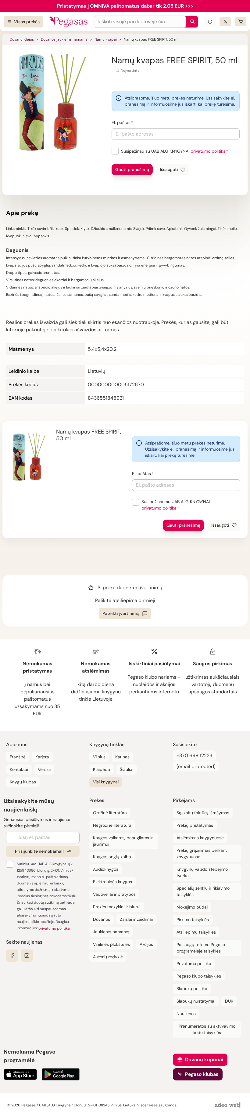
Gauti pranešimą (132, 169)
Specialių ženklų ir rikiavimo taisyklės (203, 891)
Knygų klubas (23, 782)
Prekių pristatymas (195, 825)
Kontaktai (19, 769)
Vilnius (99, 757)
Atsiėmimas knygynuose (200, 837)
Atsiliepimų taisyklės (196, 932)
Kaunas (122, 757)
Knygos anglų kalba (112, 856)
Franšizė (18, 757)
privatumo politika (208, 151)
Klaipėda (101, 769)
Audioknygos (105, 869)
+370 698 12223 (194, 755)
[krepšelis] (240, 21)
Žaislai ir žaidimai (136, 919)
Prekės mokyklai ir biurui (116, 906)
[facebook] (12, 955)
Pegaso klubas (201, 1074)
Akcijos (146, 944)
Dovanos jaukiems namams (64, 39)
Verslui (44, 769)
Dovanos (101, 919)
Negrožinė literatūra (112, 825)
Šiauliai (126, 769)
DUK (229, 1001)
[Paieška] (191, 22)
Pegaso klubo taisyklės (199, 976)
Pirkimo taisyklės (193, 919)
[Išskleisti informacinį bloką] (210, 21)
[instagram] (27, 955)
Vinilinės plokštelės (111, 944)
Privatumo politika (194, 963)
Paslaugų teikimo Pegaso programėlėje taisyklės (201, 948)
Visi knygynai (106, 782)
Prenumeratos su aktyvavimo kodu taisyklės (207, 1029)
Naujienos (186, 1013)
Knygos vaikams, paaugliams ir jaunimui (123, 841)
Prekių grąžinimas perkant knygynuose (202, 853)
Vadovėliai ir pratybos (114, 894)
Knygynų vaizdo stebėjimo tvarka (202, 872)
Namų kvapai (106, 39)
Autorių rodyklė (108, 957)
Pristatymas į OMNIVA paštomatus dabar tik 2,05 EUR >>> (125, 6)
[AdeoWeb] (228, 1105)
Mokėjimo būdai (192, 907)
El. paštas (121, 122)
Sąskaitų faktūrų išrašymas (203, 812)
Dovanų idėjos (22, 39)
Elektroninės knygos (112, 881)
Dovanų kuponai (204, 1059)
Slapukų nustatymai (196, 1001)
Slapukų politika (192, 988)
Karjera (42, 757)
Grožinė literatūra (110, 812)
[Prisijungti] (225, 21)
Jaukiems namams (111, 932)
